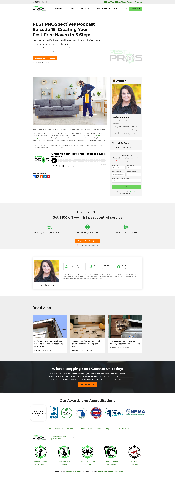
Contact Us (136, 9)
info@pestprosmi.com (58, 436)
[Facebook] (34, 176)
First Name (116, 165)
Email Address (117, 171)
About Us (58, 9)
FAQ (125, 9)
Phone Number (132, 171)
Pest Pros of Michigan (73, 471)
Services (72, 9)
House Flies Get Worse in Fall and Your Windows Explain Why (86, 343)
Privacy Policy (103, 471)
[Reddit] (41, 176)
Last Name (131, 165)
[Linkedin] (45, 176)
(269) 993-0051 (40, 2)
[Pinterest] (48, 176)
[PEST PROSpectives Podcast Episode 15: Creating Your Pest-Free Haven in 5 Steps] (70, 78)
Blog (116, 9)
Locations (85, 9)
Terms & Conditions (116, 471)
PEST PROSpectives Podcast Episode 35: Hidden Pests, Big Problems (48, 343)
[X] (37, 176)
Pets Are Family (103, 9)
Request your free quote (45, 58)
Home (48, 429)
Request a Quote (87, 384)
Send (126, 187)
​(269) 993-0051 (56, 439)
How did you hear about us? (121, 178)
